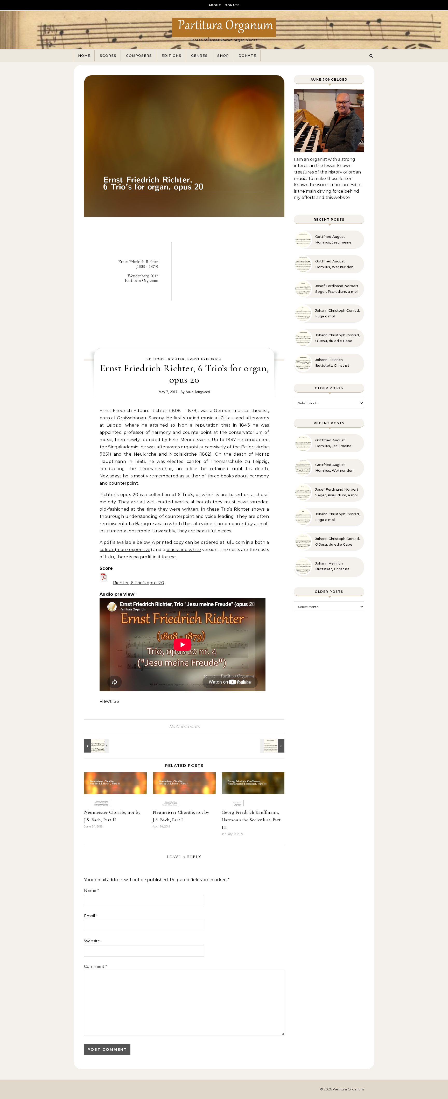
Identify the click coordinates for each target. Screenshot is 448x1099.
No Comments (184, 726)
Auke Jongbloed (198, 392)
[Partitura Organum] (224, 27)
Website (92, 940)
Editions (171, 55)
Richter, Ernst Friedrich (195, 359)
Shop (223, 55)
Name (91, 890)
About (215, 5)
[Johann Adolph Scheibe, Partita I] (95, 746)
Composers (139, 55)
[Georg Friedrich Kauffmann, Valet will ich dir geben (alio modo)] (272, 746)
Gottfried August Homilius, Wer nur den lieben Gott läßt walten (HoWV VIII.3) (335, 264)
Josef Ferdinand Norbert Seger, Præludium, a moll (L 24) (336, 289)
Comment (95, 966)
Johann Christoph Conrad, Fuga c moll (337, 313)
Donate (232, 5)
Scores (108, 55)
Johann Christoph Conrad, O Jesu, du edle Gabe (337, 338)
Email (91, 915)
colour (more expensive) (126, 549)
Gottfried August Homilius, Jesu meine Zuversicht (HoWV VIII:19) (336, 239)
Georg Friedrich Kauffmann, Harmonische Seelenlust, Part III (251, 819)
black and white (183, 549)
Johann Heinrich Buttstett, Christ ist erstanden (332, 363)
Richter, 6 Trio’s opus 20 (138, 582)
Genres (199, 55)
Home (84, 55)
